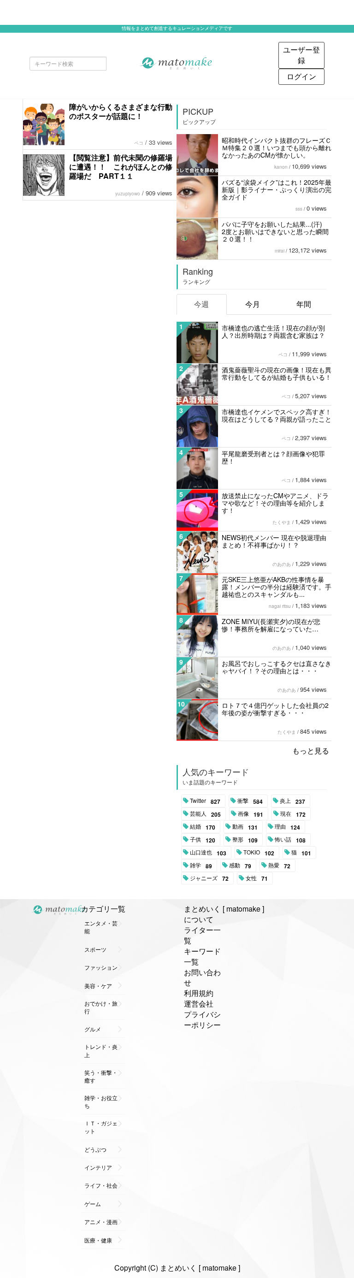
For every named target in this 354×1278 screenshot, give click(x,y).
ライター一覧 (202, 935)
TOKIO (258, 852)
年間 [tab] (303, 304)
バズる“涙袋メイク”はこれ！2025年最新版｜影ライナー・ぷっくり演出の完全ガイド (276, 189)
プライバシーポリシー (202, 1019)
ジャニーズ (209, 878)
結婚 (202, 826)
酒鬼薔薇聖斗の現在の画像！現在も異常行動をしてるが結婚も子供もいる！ (276, 373)
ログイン (301, 76)
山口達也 (208, 852)
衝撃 (250, 801)
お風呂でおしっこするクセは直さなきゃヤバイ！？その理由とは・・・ (276, 667)
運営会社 (198, 1003)
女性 (257, 878)
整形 (245, 839)
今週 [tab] (201, 304)
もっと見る (310, 750)
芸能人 (205, 814)
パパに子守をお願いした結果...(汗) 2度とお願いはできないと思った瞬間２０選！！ (275, 231)
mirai (279, 250)
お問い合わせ (202, 977)
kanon (281, 167)
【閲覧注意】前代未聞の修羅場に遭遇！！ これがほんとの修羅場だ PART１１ (120, 166)
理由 (287, 826)
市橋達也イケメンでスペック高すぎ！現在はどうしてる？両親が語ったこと (276, 415)
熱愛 (279, 865)
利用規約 (198, 993)
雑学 (201, 865)
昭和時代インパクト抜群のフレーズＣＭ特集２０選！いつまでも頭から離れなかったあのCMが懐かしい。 (276, 147)
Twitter (205, 801)
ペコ (138, 143)
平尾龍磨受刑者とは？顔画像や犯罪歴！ (273, 457)
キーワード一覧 (202, 956)
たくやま (281, 522)
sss (298, 209)
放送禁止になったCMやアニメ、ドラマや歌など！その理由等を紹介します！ (275, 503)
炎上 (292, 801)
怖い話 (290, 839)
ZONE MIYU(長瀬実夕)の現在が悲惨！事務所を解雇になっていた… (271, 625)
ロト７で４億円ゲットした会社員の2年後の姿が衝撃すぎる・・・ (275, 709)
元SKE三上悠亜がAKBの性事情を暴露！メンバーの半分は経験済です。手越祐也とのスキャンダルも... (276, 587)
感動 (240, 865)
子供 (202, 839)
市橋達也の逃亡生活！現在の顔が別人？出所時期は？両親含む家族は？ (273, 331)
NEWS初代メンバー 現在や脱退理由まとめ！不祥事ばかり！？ (274, 541)
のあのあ (281, 564)
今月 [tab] (252, 304)
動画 (245, 826)
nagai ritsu (280, 606)
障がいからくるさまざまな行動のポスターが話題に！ (120, 111)
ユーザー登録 (301, 54)
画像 (250, 814)
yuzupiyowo (127, 193)
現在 (293, 814)
